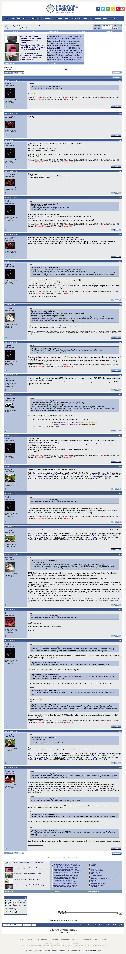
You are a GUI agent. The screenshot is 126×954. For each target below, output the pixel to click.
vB (11, 908)
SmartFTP (94, 880)
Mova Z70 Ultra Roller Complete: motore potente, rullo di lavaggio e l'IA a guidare (31, 39)
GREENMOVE (76, 18)
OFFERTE (113, 18)
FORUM (98, 18)
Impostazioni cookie (94, 950)
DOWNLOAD (65, 939)
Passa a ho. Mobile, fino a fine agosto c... (65, 883)
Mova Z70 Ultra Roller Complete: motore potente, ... (29, 862)
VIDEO (96, 939)
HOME (7, 18)
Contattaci (83, 925)
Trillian (92, 882)
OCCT (93, 867)
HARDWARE (16, 18)
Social (85, 950)
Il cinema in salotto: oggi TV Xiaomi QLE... (65, 882)
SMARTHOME (88, 18)
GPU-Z (93, 866)
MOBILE (25, 18)
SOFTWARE (58, 18)
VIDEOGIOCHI (35, 18)
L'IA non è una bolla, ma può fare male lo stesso (65, 60)
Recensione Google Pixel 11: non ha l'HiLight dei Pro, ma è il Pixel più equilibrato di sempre (32, 48)
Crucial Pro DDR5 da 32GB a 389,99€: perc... (67, 872)
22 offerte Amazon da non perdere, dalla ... (66, 864)
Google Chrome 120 (97, 885)
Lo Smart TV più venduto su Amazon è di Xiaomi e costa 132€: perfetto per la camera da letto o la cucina (65, 56)
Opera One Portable (97, 870)
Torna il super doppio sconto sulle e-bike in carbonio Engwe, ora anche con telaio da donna (63, 44)
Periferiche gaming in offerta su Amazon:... (66, 878)
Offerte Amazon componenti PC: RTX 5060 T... (67, 870)
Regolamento (53, 31)
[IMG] (11, 911)
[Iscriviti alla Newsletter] (108, 9)
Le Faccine (8, 910)
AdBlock (54, 950)
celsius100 (10, 117)
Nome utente (97, 25)
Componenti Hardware (31, 26)
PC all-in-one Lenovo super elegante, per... (66, 875)
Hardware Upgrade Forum (15, 26)
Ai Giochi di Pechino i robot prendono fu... (65, 885)
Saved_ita (9, 771)
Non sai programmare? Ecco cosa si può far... (27, 879)
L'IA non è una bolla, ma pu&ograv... (64, 880)
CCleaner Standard (96, 875)
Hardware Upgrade (94, 925)
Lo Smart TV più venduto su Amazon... (64, 877)
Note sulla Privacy (114, 925)
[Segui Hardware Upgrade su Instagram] (122, 9)
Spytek (8, 83)
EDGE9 (66, 18)
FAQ (32, 31)
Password (97, 28)
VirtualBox (94, 886)
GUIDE (105, 18)
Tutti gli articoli (9, 63)
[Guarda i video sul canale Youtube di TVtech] (118, 9)
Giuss (7, 378)
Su (122, 925)
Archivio (104, 925)
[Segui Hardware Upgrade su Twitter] (103, 9)
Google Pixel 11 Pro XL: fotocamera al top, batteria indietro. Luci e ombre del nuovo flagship (31, 57)
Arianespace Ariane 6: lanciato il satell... (65, 886)
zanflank (8, 308)
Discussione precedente (55, 858)
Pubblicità (47, 950)
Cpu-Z (92, 877)
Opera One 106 (95, 872)
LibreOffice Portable (96, 869)
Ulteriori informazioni (101, 945)
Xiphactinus (10, 398)
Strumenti (116, 77)
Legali (35, 950)
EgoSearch (109, 31)
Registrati (15, 31)
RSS (80, 950)
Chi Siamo (28, 950)
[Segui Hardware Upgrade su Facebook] (98, 9)
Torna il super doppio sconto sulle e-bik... (65, 869)
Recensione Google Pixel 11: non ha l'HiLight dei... (29, 868)
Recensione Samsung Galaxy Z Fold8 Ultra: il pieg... (29, 885)
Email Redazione (72, 950)
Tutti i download (93, 891)
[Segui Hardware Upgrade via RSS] (113, 9)
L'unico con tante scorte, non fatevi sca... (65, 867)
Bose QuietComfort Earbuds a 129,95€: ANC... (67, 866)
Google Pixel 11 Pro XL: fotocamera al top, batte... (28, 873)
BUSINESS (75, 939)
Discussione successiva (70, 858)
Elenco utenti (83, 31)
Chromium (94, 864)
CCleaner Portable (96, 874)
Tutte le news (51, 63)
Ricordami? (118, 26)
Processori (42, 26)
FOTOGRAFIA (47, 18)
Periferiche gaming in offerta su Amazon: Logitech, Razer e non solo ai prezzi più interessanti (65, 58)
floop (7, 613)
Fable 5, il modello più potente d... (63, 874)
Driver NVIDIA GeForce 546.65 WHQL (102, 878)
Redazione (62, 950)
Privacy (40, 950)
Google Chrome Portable (98, 883)
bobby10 (8, 469)
